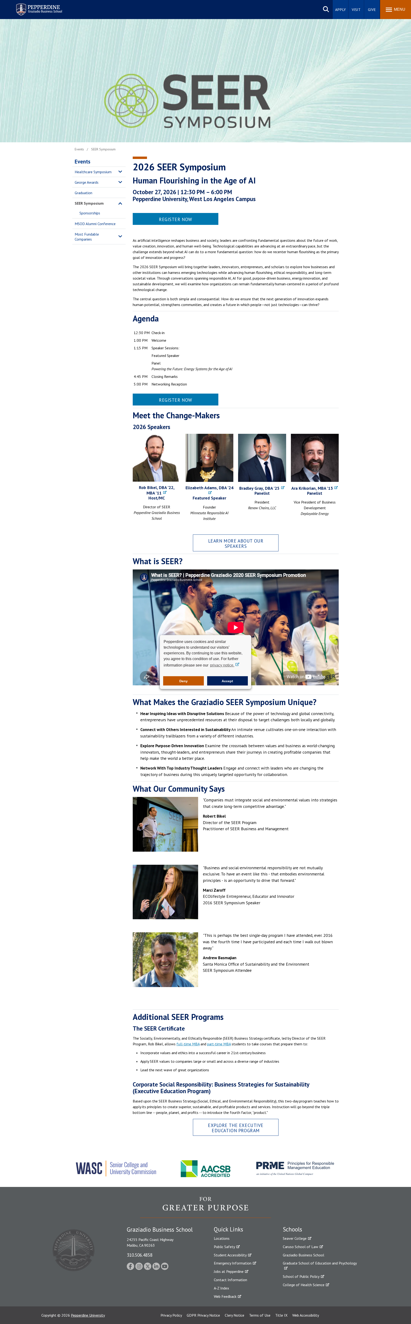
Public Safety (224, 1246)
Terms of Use (259, 1315)
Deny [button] (183, 681)
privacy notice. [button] (222, 665)
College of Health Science (303, 1284)
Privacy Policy (171, 1315)
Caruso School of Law (300, 1246)
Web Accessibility (305, 1315)
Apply (340, 9)
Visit (356, 9)
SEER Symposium (89, 203)
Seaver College (295, 1238)
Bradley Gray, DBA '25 (259, 488)
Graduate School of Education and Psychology (320, 1263)
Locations (222, 1238)
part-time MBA (219, 1044)
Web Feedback (225, 1296)
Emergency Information (232, 1263)
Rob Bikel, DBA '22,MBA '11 (157, 490)
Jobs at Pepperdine (229, 1271)
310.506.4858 (139, 1255)
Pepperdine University (88, 1315)
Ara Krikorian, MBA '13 (312, 488)
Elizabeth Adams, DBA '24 (209, 487)
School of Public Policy (301, 1276)
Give (372, 9)
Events (82, 161)
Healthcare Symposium (93, 171)
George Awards (86, 182)
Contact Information (230, 1279)
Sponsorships (89, 213)
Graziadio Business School (303, 1255)
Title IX (281, 1315)
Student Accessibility (230, 1255)
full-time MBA (188, 1044)
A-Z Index (221, 1288)
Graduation (83, 192)
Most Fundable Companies (87, 237)
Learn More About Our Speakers (236, 543)
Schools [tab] (292, 1229)
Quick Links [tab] (228, 1229)
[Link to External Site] (205, 1207)
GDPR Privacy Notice (203, 1315)
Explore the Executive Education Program (236, 1127)
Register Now (175, 219)
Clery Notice (234, 1315)
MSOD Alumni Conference (95, 223)
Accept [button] (227, 681)
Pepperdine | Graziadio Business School (33, 6)
